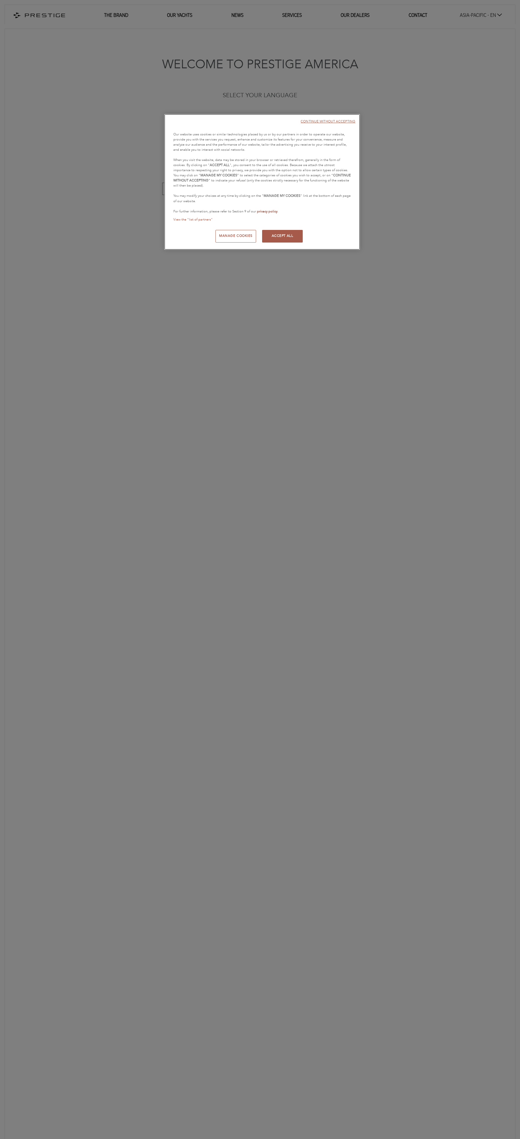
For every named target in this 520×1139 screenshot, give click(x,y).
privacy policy (267, 211)
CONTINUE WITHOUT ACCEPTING (328, 121)
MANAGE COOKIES (235, 236)
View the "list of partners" (193, 220)
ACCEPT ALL (282, 236)
